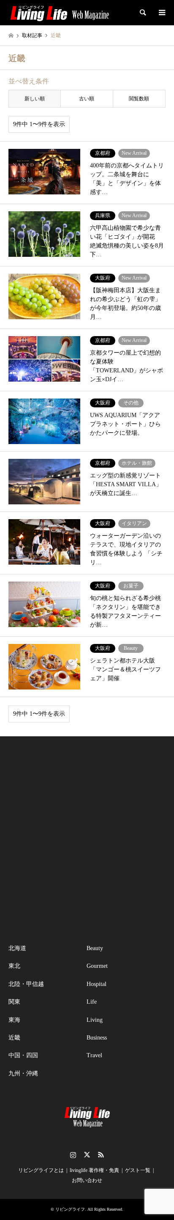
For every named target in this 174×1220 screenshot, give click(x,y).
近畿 (14, 1037)
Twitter (87, 1155)
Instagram (73, 1155)
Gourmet (97, 966)
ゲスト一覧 (137, 1170)
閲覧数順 (139, 99)
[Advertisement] (87, 840)
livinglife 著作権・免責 (94, 1170)
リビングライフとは (41, 1170)
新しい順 (34, 99)
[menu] (161, 12)
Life (92, 1002)
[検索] (142, 12)
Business (97, 1037)
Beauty (95, 948)
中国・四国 (23, 1055)
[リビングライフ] (59, 13)
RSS (101, 1155)
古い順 (86, 99)
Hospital (96, 984)
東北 (14, 966)
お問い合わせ (87, 1180)
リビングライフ (70, 1209)
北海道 (17, 948)
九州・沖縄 (23, 1073)
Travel (94, 1055)
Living (95, 1020)
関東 (14, 1002)
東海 (14, 1020)
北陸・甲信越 (26, 984)
